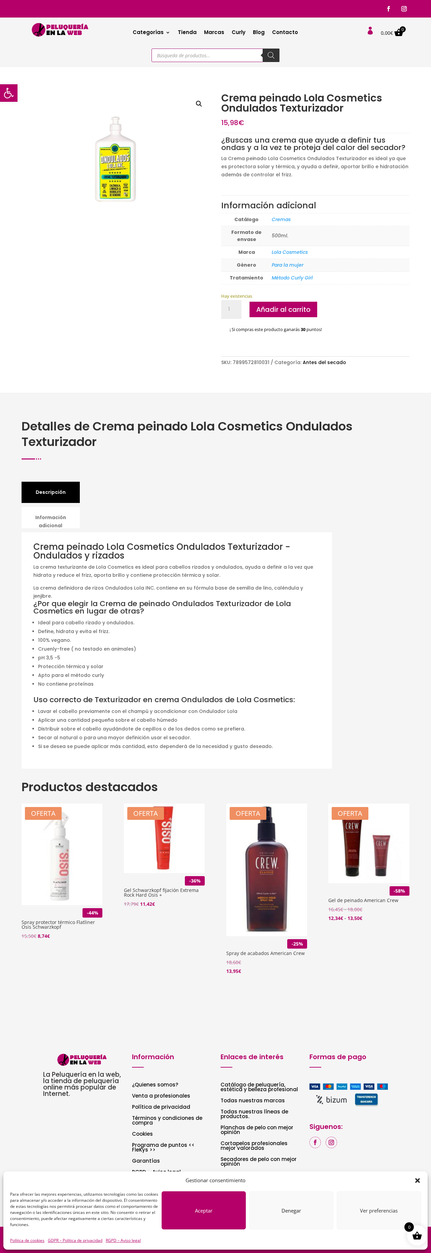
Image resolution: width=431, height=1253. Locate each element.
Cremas (281, 219)
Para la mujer (287, 265)
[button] (9, 93)
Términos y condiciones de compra (167, 1121)
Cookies (142, 1134)
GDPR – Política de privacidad (75, 1240)
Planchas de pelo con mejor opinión (257, 1130)
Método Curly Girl (292, 277)
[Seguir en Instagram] (404, 8)
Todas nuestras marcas (253, 1101)
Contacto (285, 33)
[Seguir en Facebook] (388, 8)
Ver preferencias (379, 1210)
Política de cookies (27, 1240)
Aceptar (203, 1210)
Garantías (146, 1161)
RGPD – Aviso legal (123, 1240)
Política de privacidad (161, 1107)
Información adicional (50, 521)
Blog (259, 33)
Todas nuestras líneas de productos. (254, 1114)
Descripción (51, 492)
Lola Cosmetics (290, 252)
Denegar (291, 1210)
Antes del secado (324, 362)
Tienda (187, 33)
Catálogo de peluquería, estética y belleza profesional (259, 1087)
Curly (238, 33)
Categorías (148, 33)
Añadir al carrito (283, 309)
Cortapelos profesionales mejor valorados (254, 1146)
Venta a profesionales (161, 1096)
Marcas (214, 33)
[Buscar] (271, 55)
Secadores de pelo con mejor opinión (259, 1162)
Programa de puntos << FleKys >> (163, 1148)
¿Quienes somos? (155, 1085)
